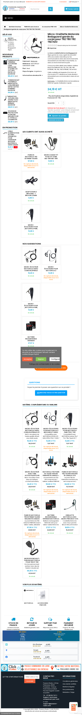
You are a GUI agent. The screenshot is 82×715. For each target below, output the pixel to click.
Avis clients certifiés (69, 684)
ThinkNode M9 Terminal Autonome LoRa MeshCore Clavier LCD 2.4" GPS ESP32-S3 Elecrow (13, 67)
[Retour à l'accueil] (5, 26)
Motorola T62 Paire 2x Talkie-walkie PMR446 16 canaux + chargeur (51, 474)
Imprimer (53, 48)
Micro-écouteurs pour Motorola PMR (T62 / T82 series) (31, 227)
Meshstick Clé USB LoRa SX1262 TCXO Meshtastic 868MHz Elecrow (13, 100)
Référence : (27, 64)
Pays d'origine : (28, 71)
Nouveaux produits (8, 55)
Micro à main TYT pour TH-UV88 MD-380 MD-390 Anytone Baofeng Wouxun (51, 158)
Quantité (51, 103)
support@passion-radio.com (50, 705)
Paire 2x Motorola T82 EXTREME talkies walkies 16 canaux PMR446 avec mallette (31, 159)
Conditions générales (70, 681)
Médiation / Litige (68, 692)
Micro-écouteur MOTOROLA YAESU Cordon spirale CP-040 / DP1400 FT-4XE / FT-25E (31, 270)
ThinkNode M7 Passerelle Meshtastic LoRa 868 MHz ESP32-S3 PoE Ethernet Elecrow (13, 85)
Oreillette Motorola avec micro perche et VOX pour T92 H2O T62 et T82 (69, 518)
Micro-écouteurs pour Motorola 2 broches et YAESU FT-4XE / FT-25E (51, 270)
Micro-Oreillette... (13, 39)
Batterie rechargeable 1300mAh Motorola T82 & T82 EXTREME (31, 340)
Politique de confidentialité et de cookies (44, 364)
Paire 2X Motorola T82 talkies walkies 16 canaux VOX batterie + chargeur (69, 474)
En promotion (10, 127)
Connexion (63, 2)
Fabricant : (27, 61)
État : (24, 68)
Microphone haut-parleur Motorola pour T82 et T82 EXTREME (32, 561)
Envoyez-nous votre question (52, 393)
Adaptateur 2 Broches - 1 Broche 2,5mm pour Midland (31, 194)
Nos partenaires (68, 689)
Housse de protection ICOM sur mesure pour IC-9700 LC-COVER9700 (13, 115)
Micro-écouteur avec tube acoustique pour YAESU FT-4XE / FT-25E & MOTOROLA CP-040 (32, 476)
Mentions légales (69, 687)
